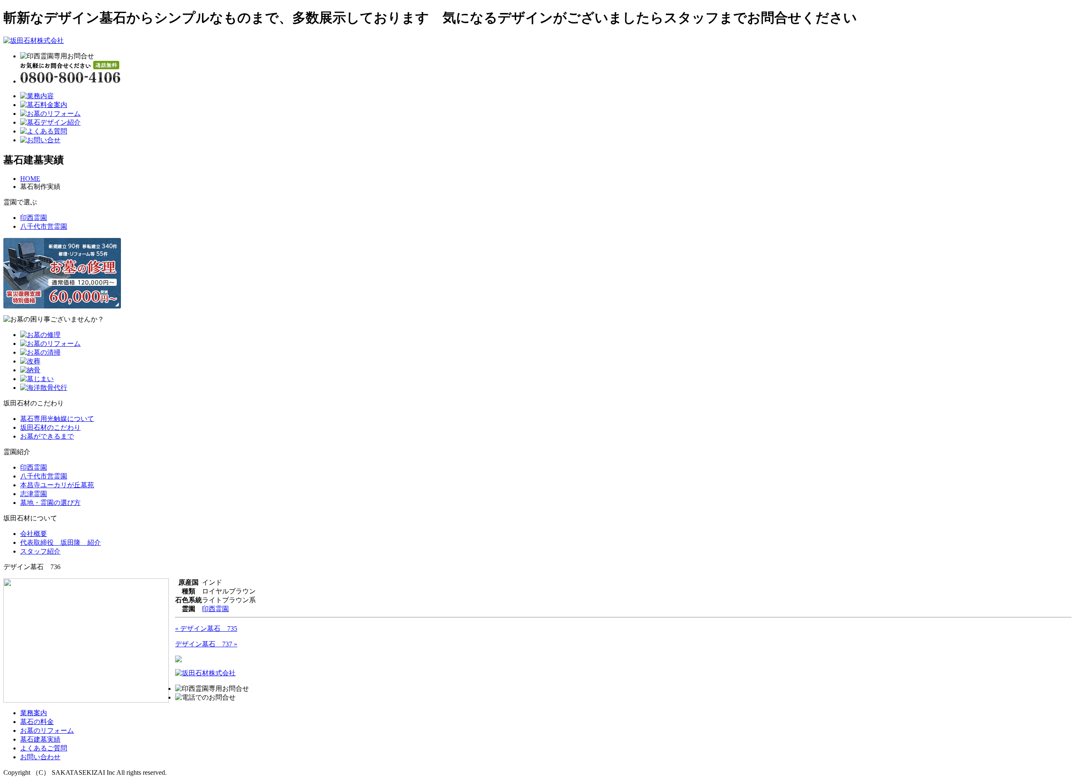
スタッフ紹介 (40, 551)
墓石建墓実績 (40, 739)
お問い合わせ (40, 756)
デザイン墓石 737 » (206, 644)
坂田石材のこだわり (50, 427)
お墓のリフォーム (47, 730)
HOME (30, 178)
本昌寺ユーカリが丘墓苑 (57, 485)
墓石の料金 (37, 721)
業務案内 (33, 712)
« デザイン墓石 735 (206, 628)
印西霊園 (33, 217)
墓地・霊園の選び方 (50, 502)
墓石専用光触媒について (57, 418)
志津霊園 (33, 493)
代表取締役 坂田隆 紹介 (60, 542)
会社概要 (33, 533)
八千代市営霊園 (43, 226)
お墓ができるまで (47, 436)
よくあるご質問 (43, 748)
